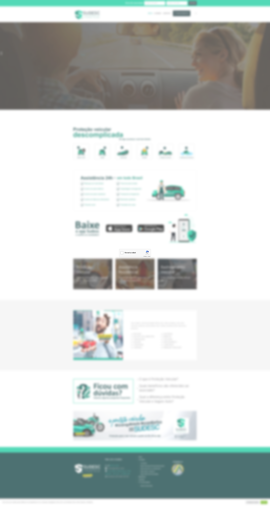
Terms (149, 256)
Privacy (145, 256)
